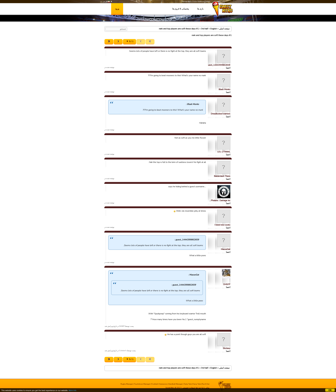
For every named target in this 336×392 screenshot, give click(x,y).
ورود (117, 8)
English (213, 28)
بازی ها (200, 8)
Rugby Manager (127, 384)
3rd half (204, 28)
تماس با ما (205, 387)
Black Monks (224, 89)
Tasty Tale (187, 384)
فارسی (105, 1)
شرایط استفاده (195, 387)
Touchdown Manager (142, 384)
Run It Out (205, 384)
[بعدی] (118, 41)
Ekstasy (226, 348)
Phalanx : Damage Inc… (219, 200)
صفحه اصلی (224, 28)
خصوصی (185, 387)
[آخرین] (108, 41)
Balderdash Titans (222, 176)
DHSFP (226, 284)
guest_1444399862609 (218, 65)
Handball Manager (175, 384)
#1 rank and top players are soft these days (179, 28)
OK (330, 390)
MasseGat (225, 249)
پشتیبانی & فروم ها (180, 8)
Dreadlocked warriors (220, 113)
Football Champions (159, 384)
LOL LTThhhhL (223, 151)
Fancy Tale (197, 384)
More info (72, 390)
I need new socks (222, 224)
